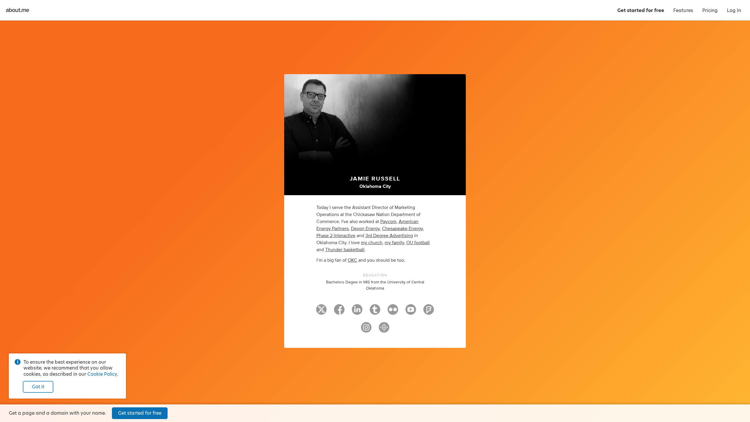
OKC (352, 260)
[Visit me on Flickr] (393, 312)
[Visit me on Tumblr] (375, 312)
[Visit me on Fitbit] (384, 330)
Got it (38, 386)
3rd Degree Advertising (389, 235)
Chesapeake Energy (402, 228)
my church (371, 242)
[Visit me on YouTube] (410, 312)
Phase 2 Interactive (335, 235)
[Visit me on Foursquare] (428, 312)
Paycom (388, 221)
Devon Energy (365, 228)
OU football (418, 242)
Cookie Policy (102, 374)
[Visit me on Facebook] (339, 312)
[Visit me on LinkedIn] (357, 312)
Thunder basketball (344, 249)
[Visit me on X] (321, 312)
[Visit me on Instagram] (366, 330)
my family (394, 242)
